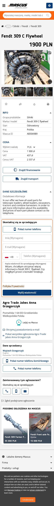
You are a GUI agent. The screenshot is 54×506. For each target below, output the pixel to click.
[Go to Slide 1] (7, 91)
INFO (5, 113)
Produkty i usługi (10, 468)
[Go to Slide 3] (30, 91)
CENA (6, 142)
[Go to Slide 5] (49, 91)
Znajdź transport (29, 178)
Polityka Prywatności (13, 286)
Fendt (25, 26)
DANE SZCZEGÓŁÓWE (15, 191)
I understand (27, 500)
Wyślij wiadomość (27, 292)
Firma (5, 462)
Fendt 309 (36, 26)
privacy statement (37, 490)
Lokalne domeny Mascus (18, 457)
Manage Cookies (14, 490)
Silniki (16, 26)
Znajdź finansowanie (29, 170)
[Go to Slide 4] (40, 91)
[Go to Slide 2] (20, 91)
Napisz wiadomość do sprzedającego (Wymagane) (25, 263)
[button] (27, 67)
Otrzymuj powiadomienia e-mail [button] (22, 329)
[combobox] (27, 147)
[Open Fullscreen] (50, 82)
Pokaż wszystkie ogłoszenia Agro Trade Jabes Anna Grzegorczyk (25, 336)
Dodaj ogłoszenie (49, 5)
